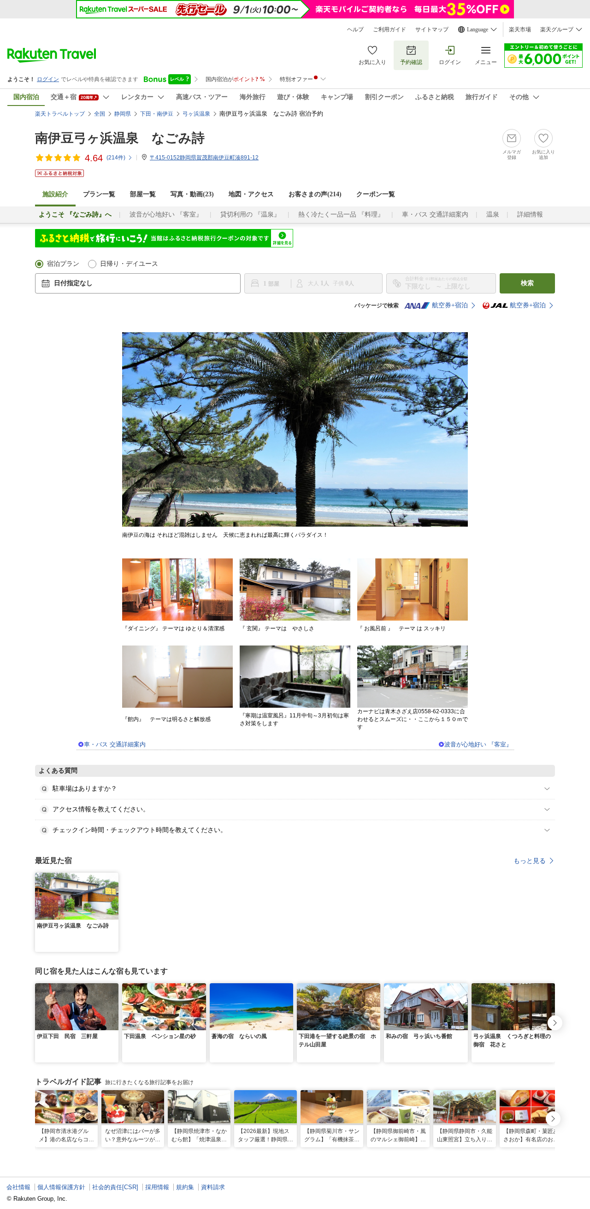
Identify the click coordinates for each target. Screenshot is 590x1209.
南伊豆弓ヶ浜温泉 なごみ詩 (120, 138)
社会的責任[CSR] (115, 1187)
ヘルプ (355, 29)
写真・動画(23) (192, 194)
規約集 (185, 1187)
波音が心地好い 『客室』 (166, 214)
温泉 (492, 214)
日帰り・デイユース (129, 263)
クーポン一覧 (375, 194)
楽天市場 (520, 29)
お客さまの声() (315, 194)
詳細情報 (530, 214)
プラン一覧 (99, 194)
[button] (112, 878)
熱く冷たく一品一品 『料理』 (341, 214)
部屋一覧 (143, 194)
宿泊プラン (63, 263)
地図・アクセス (251, 194)
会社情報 (18, 1187)
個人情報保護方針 (61, 1187)
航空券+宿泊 (450, 305)
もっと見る (529, 860)
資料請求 (213, 1187)
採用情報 (157, 1187)
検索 (527, 283)
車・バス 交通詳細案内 (435, 214)
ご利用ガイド (389, 29)
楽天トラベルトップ (60, 114)
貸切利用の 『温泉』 (250, 214)
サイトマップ (431, 29)
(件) (115, 157)
